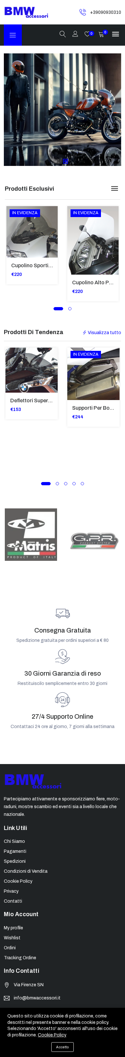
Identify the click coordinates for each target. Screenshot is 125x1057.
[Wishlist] (15, 251)
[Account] (75, 34)
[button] (58, 308)
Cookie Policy (52, 1035)
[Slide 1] (59, 161)
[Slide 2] (65, 161)
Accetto (62, 1047)
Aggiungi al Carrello (15, 222)
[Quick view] (15, 236)
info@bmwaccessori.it (37, 998)
